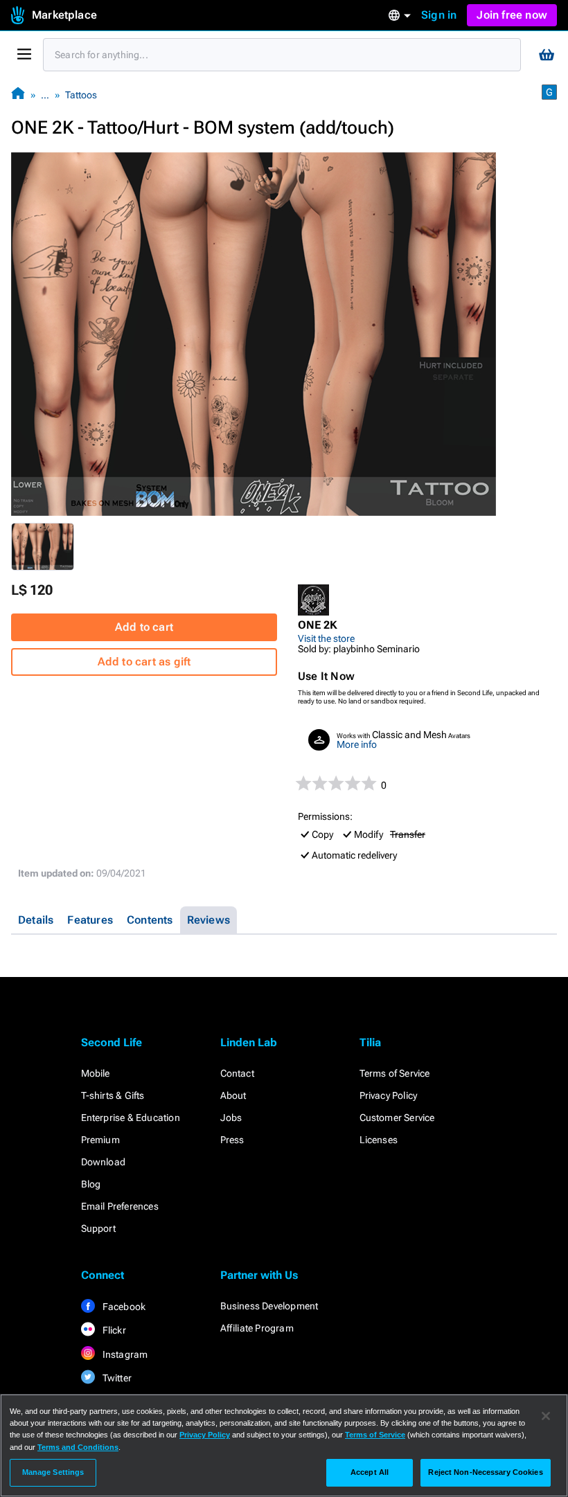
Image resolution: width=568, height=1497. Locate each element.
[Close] (546, 1416)
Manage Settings (53, 1472)
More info (357, 744)
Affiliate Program (257, 1328)
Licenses (379, 1139)
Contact (237, 1073)
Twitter (116, 1377)
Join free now (512, 14)
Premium (100, 1139)
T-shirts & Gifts (113, 1095)
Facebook (123, 1306)
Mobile (95, 1073)
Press (232, 1139)
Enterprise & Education (130, 1117)
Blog (91, 1184)
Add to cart (144, 627)
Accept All (369, 1472)
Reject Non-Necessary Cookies (485, 1472)
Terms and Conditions (77, 1447)
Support (98, 1228)
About (233, 1095)
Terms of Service (395, 1073)
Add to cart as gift (144, 661)
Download (103, 1161)
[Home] (18, 94)
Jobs (231, 1117)
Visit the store (326, 638)
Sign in (438, 14)
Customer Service (397, 1117)
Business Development (269, 1305)
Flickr (113, 1330)
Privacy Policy (389, 1095)
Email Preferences (120, 1206)
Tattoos (81, 94)
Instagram (124, 1354)
